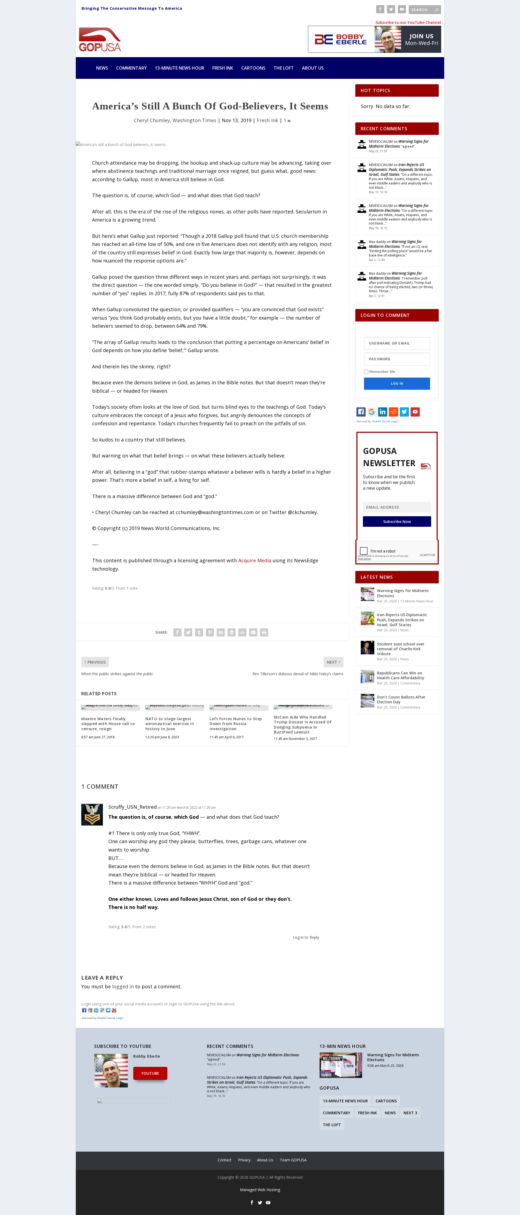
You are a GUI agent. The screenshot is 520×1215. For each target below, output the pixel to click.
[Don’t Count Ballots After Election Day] (367, 700)
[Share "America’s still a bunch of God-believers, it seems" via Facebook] (177, 632)
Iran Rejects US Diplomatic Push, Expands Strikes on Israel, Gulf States (400, 169)
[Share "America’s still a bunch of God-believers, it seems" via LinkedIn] (220, 632)
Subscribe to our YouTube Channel (408, 22)
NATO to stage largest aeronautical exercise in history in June (169, 723)
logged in (123, 986)
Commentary (131, 68)
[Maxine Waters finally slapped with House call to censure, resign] (110, 707)
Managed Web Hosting (260, 1189)
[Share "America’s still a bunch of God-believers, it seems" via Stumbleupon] (242, 632)
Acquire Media (254, 560)
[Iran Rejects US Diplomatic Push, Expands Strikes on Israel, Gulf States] (367, 618)
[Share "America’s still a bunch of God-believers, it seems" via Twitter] (188, 632)
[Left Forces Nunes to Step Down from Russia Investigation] (239, 707)
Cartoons (253, 68)
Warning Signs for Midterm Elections (399, 144)
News (102, 68)
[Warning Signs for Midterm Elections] (367, 594)
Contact (225, 1159)
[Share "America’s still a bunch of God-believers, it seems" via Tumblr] (199, 632)
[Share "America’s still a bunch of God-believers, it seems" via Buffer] (231, 632)
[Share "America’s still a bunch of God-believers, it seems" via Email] (253, 632)
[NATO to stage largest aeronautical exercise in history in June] (174, 707)
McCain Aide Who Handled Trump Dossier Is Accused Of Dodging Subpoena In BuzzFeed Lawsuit (303, 724)
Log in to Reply (306, 937)
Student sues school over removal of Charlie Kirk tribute (400, 648)
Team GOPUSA (293, 1159)
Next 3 (410, 1112)
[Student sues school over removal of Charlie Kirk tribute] (367, 647)
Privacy (244, 1159)
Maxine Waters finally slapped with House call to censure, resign (108, 723)
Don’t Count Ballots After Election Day (401, 699)
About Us (313, 68)
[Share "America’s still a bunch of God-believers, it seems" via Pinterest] (209, 632)
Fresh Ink (222, 68)
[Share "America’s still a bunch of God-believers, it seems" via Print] (264, 632)
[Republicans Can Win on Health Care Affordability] (367, 676)
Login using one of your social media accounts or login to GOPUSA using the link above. (158, 1003)
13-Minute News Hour (179, 68)
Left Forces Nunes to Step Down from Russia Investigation (236, 723)
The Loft (284, 68)
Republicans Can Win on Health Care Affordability (400, 675)
